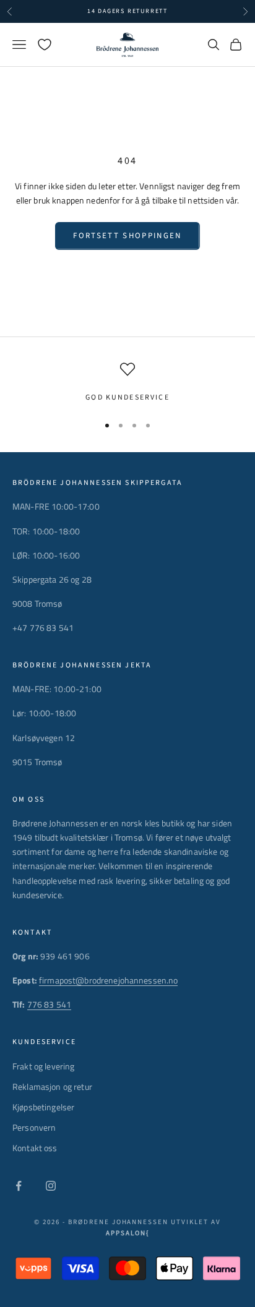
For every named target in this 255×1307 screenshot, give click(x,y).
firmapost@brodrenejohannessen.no (108, 980)
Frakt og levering (43, 1066)
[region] (127, 383)
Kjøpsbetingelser (43, 1106)
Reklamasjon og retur (52, 1086)
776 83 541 (49, 1004)
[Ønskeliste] (44, 44)
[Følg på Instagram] (51, 1186)
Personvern (34, 1127)
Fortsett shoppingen (127, 235)
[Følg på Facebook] (18, 1186)
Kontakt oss (35, 1147)
